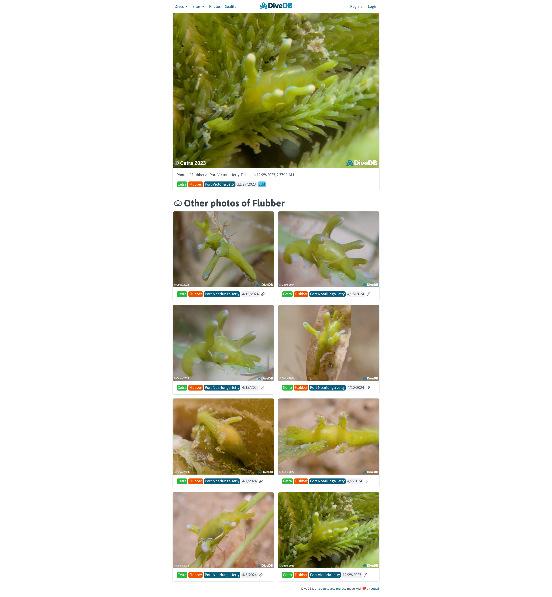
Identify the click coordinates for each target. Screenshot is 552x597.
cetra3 (375, 588)
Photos (215, 6)
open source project (332, 588)
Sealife (230, 6)
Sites (197, 6)
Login (372, 6)
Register (357, 6)
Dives (180, 6)
